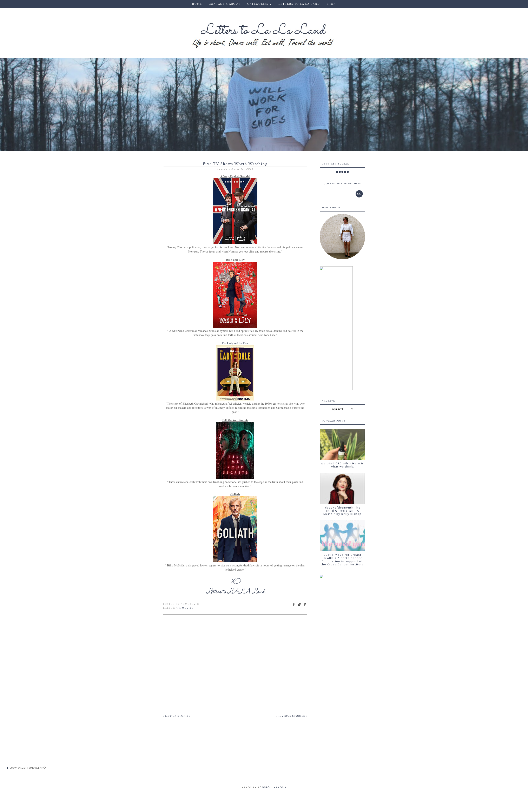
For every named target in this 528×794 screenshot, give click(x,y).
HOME (197, 4)
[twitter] (340, 172)
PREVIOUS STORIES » (292, 716)
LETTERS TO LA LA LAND (299, 4)
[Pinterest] (345, 172)
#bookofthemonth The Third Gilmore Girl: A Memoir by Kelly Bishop (342, 511)
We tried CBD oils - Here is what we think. (342, 465)
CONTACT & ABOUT (224, 4)
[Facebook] (337, 172)
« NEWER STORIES (176, 716)
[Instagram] (342, 172)
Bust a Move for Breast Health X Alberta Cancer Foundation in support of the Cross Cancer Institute (342, 559)
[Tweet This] (299, 606)
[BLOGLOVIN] (348, 172)
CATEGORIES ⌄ (259, 4)
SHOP (331, 4)
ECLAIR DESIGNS (273, 787)
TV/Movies (184, 608)
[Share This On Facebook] (293, 606)
